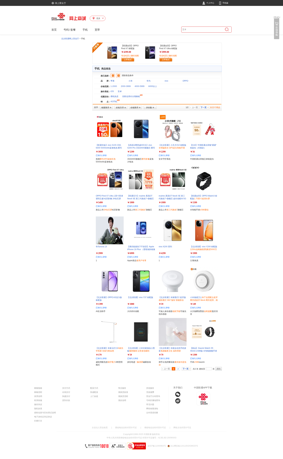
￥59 (161, 304)
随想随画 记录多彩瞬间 (139, 351)
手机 (85, 29)
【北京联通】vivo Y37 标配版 (140, 297)
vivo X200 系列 (165, 246)
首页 (54, 29)
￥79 (161, 355)
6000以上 (152, 86)
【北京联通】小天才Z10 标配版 (172, 148)
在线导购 (277, 27)
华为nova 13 (101, 246)
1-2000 (114, 86)
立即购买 (128, 59)
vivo (166, 81)
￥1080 (130, 304)
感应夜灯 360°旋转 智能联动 (171, 300)
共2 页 (195, 369)
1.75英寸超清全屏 (202, 198)
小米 (130, 81)
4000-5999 (139, 86)
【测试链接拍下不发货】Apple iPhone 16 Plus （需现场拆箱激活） (141, 249)
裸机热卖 (114, 96)
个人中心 (210, 3)
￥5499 (99, 202)
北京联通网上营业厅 (70, 38)
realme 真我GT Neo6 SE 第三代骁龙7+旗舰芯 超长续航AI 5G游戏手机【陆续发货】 (172, 199)
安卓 (120, 91)
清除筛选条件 (127, 75)
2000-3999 (126, 86)
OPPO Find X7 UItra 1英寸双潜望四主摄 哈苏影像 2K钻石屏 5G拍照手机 (109, 199)
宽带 (97, 29)
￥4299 (162, 253)
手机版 (225, 3)
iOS (112, 91)
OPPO (185, 81)
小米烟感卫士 (204, 300)
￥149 (193, 304)
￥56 (192, 151)
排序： (97, 107)
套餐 (73, 29)
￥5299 (130, 151)
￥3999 (99, 151)
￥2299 (162, 151)
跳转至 (202, 369)
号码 (66, 29)
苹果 (112, 81)
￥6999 (130, 253)
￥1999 (130, 202)
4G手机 (114, 101)
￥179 (99, 355)
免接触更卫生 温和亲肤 (171, 351)
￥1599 (193, 202)
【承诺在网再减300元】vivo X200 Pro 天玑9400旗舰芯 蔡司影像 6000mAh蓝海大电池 (141, 148)
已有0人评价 (101, 155)
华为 (149, 81)
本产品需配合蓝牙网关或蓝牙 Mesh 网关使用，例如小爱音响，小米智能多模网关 (204, 300)
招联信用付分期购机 (131, 96)
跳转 (219, 369)
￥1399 (99, 304)
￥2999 (99, 253)
